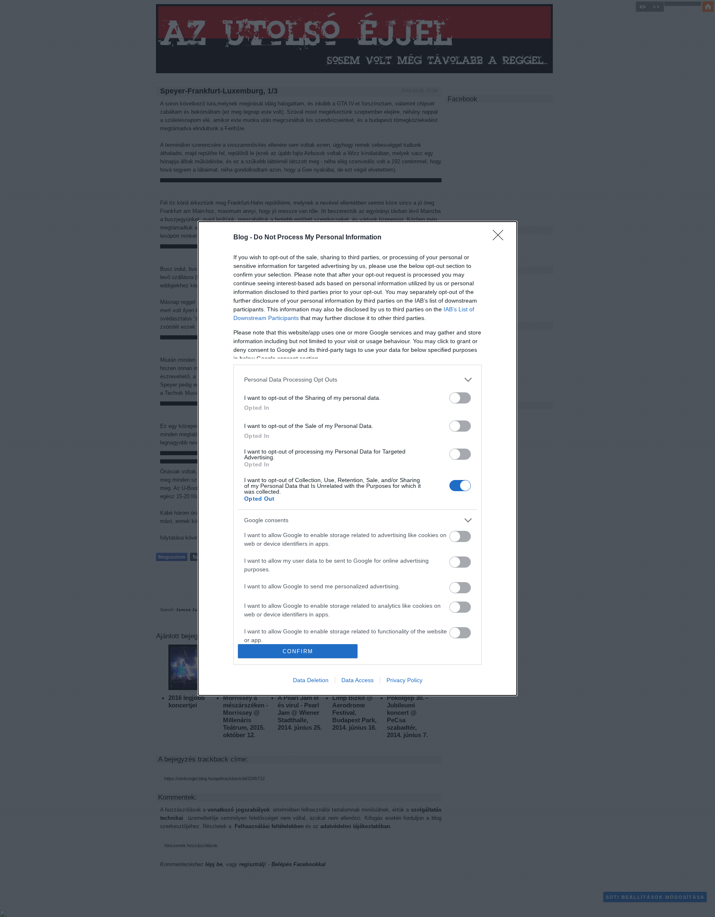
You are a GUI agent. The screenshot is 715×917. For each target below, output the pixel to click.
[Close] (501, 238)
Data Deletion (311, 680)
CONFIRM (298, 651)
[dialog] (357, 458)
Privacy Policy (404, 680)
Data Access (357, 680)
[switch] (460, 398)
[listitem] (357, 379)
